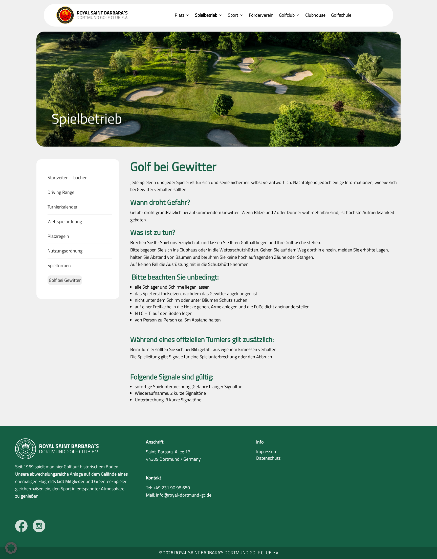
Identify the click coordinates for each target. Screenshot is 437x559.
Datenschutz (268, 458)
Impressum (266, 451)
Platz (179, 15)
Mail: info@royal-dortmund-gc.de (178, 495)
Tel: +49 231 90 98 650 (168, 487)
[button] (11, 548)
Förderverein (261, 15)
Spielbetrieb (206, 15)
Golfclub (287, 15)
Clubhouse (315, 15)
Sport (233, 15)
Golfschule (341, 15)
